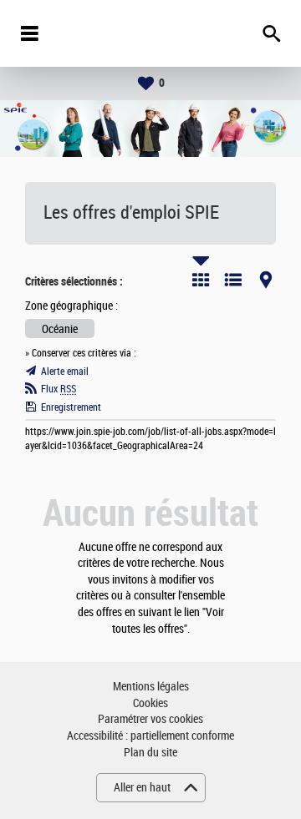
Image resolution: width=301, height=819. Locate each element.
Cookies (150, 703)
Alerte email (65, 371)
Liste (233, 280)
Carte (266, 280)
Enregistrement (71, 407)
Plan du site (150, 753)
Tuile (201, 280)
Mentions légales (151, 687)
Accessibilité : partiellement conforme (150, 736)
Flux (58, 389)
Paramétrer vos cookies (150, 719)
